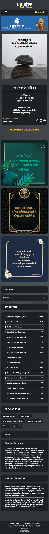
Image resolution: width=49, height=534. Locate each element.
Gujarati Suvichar (10, 118)
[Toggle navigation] (5, 12)
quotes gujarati (25, 416)
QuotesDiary (28, 526)
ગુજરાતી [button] (41, 12)
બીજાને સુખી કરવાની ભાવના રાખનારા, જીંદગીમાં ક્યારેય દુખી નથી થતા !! (24, 163)
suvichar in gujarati (34, 421)
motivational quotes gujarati (13, 421)
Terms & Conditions (31, 523)
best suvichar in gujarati (11, 426)
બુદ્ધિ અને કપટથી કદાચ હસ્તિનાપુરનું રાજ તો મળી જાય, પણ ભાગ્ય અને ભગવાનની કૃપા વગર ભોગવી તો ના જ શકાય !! (24, 259)
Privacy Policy (15, 523)
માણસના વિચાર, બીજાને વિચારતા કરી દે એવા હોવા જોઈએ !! (24, 211)
